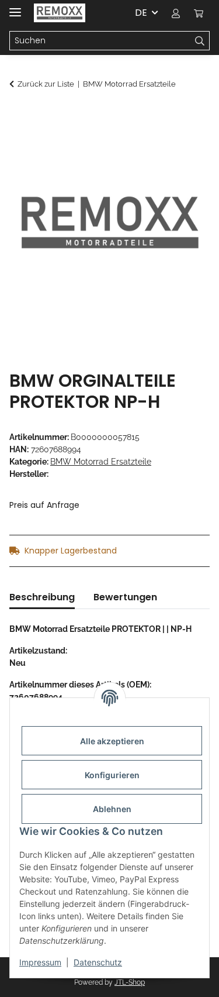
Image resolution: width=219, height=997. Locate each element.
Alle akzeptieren (112, 741)
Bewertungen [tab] (125, 597)
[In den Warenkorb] (18, 115)
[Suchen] (200, 41)
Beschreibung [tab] (42, 597)
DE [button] (141, 12)
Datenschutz (98, 962)
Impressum (40, 962)
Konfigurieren (112, 775)
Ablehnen (112, 809)
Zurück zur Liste (46, 84)
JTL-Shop (129, 982)
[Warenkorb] (198, 13)
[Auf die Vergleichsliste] (185, 144)
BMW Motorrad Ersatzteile (100, 461)
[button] (176, 13)
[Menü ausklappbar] (15, 7)
